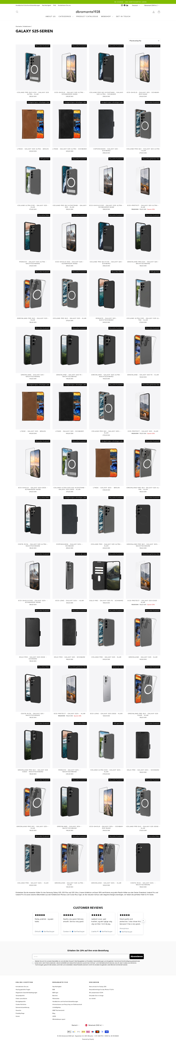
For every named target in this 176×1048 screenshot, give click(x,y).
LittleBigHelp (56, 1007)
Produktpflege (20, 1013)
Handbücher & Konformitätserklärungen (28, 5)
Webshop (106, 16)
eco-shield (92, 998)
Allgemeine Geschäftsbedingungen (26, 992)
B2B (53, 989)
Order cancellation (21, 998)
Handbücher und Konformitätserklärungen (65, 1001)
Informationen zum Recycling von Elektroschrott (67, 1004)
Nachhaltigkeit (46, 5)
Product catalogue (87, 16)
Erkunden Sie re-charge (96, 995)
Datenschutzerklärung (22, 1007)
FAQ (54, 5)
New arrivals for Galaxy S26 (97, 986)
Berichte (55, 995)
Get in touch (123, 16)
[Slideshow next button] (143, 920)
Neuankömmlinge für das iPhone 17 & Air (101, 989)
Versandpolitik (20, 995)
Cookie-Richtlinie (21, 1004)
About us (51, 16)
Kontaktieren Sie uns (64, 5)
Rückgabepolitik (21, 1001)
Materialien (55, 998)
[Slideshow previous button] (32, 920)
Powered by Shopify (88, 1039)
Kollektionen (27, 26)
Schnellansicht (32, 88)
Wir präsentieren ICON (96, 992)
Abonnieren (137, 956)
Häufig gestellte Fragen (23, 989)
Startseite (19, 26)
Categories (65, 16)
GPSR (54, 1016)
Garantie (18, 1010)
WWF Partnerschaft (58, 1010)
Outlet (18, 1016)
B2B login (55, 992)
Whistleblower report (58, 1019)
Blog (53, 1013)
